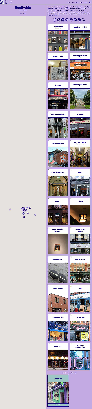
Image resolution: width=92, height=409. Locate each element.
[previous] (50, 44)
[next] (66, 44)
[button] (35, 215)
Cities (68, 2)
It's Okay (23, 13)
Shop (86, 2)
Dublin (20, 10)
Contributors (74, 2)
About (81, 2)
